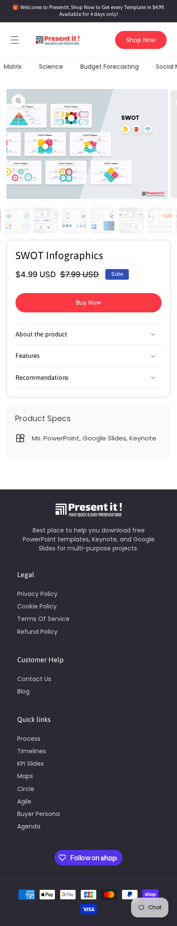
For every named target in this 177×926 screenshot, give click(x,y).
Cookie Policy (37, 606)
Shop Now (141, 40)
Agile (24, 801)
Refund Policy (37, 631)
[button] (14, 40)
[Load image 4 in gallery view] (74, 220)
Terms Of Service (43, 618)
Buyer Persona (38, 814)
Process (28, 738)
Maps (25, 776)
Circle (25, 789)
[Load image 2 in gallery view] (17, 220)
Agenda (28, 826)
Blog (23, 691)
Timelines (31, 751)
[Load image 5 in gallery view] (103, 220)
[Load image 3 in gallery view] (46, 220)
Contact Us (34, 679)
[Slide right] (168, 222)
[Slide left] (8, 222)
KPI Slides (30, 763)
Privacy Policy (37, 594)
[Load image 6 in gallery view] (131, 220)
